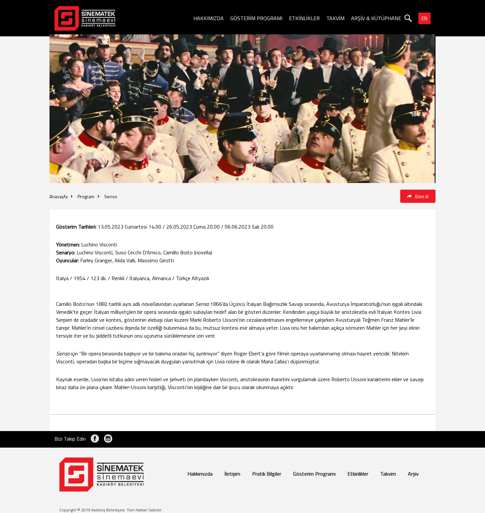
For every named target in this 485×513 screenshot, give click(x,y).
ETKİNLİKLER (304, 18)
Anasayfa (58, 196)
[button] (248, 179)
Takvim (388, 474)
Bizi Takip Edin (70, 438)
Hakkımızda (199, 474)
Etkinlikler (357, 474)
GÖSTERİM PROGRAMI (256, 18)
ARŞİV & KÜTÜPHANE (376, 18)
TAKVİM (335, 18)
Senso (110, 196)
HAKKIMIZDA (208, 18)
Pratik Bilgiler (266, 474)
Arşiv (413, 474)
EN (424, 18)
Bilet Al (422, 196)
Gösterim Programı (314, 474)
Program (86, 196)
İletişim (232, 474)
